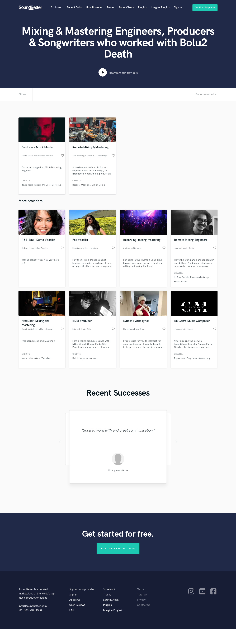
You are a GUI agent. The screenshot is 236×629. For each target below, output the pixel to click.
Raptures (84, 358)
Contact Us (143, 605)
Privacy (141, 600)
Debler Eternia (98, 185)
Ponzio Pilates (180, 281)
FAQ (71, 610)
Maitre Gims (34, 358)
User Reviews (77, 605)
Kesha (24, 358)
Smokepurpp (204, 358)
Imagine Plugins (160, 7)
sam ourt (93, 358)
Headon (76, 185)
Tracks (110, 7)
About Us (74, 600)
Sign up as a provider (81, 589)
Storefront (109, 589)
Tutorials (142, 594)
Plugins (142, 7)
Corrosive (56, 185)
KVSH (75, 358)
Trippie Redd (180, 358)
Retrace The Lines (42, 185)
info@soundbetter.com (32, 606)
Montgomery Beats (118, 470)
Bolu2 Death (27, 185)
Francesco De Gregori (200, 277)
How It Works (94, 7)
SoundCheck (126, 7)
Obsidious (85, 185)
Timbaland (46, 358)
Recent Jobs (74, 7)
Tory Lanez (192, 358)
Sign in (178, 7)
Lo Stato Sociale (181, 277)
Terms (140, 589)
